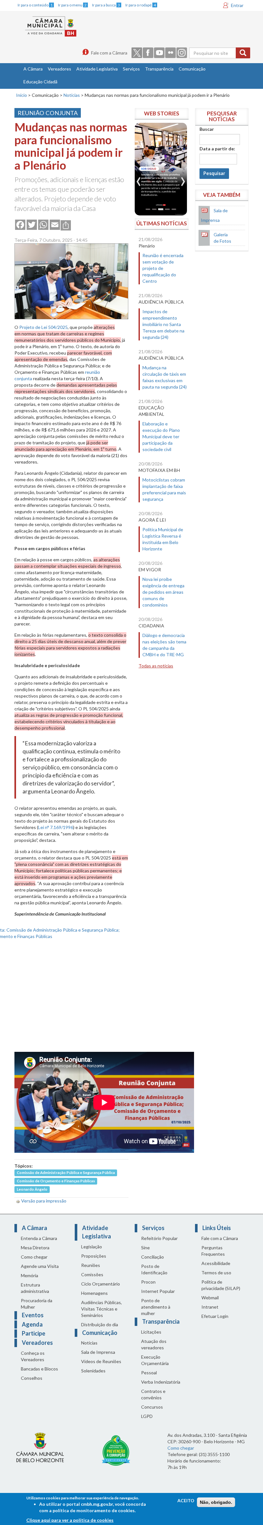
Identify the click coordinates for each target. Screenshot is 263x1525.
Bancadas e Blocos (39, 1368)
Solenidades (93, 1370)
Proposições (93, 1256)
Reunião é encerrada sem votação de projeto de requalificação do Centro (162, 268)
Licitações (151, 1332)
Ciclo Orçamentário (100, 1283)
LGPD (147, 1416)
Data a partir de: (217, 148)
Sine (145, 1247)
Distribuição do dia (99, 1324)
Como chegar (34, 1257)
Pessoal (149, 1372)
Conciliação (152, 1257)
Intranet (209, 1307)
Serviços (131, 68)
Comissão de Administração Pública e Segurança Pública (66, 1172)
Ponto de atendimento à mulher (155, 1307)
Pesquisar (214, 173)
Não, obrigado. (216, 1502)
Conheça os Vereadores (33, 1356)
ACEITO (185, 1500)
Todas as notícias (156, 665)
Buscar (206, 129)
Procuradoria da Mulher (36, 1304)
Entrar (237, 5)
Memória (29, 1275)
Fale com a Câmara (109, 52)
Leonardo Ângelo (32, 1189)
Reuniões (90, 1265)
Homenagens (94, 1293)
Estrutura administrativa (35, 1288)
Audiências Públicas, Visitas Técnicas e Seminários (101, 1309)
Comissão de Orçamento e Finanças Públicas (56, 1180)
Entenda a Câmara (39, 1238)
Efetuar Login (214, 1316)
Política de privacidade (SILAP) (220, 1285)
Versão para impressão (43, 1200)
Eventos (33, 1315)
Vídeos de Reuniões (101, 1361)
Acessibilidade (215, 1263)
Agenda (32, 1324)
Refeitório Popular (159, 1238)
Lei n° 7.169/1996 (55, 827)
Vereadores (59, 68)
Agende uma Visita (40, 1266)
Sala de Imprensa (98, 1352)
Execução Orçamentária (155, 1360)
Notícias (72, 95)
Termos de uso (216, 1272)
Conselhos (31, 1378)
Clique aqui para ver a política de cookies (70, 1520)
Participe (33, 1333)
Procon (148, 1282)
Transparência (159, 68)
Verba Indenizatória (160, 1382)
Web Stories (161, 113)
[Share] (66, 224)
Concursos (152, 1407)
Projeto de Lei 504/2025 (43, 327)
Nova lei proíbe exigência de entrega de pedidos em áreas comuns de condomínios (163, 591)
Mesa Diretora (35, 1247)
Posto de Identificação (154, 1269)
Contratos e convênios (153, 1394)
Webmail (210, 1297)
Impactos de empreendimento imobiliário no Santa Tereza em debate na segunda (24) (163, 324)
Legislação (91, 1246)
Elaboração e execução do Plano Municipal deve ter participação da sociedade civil (161, 436)
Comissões (92, 1274)
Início (21, 95)
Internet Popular (158, 1291)
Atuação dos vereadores (153, 1344)
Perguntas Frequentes (213, 1251)
